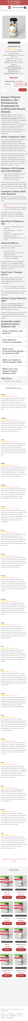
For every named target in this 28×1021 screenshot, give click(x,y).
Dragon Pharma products (12, 163)
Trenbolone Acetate (10, 207)
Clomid (6, 286)
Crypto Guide (4, 1015)
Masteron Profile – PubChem (12, 381)
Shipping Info (13, 1015)
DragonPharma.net (17, 1009)
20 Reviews (19, 49)
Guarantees (10, 1017)
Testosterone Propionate (11, 203)
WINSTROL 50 (21, 892)
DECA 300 (7, 892)
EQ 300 (7, 918)
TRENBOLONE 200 (21, 970)
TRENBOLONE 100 (7, 970)
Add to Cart (22, 89)
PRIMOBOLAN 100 (21, 944)
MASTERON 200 (21, 918)
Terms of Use (10, 1014)
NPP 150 (7, 944)
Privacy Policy (19, 1014)
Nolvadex (7, 288)
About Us (3, 1014)
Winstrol (6, 209)
